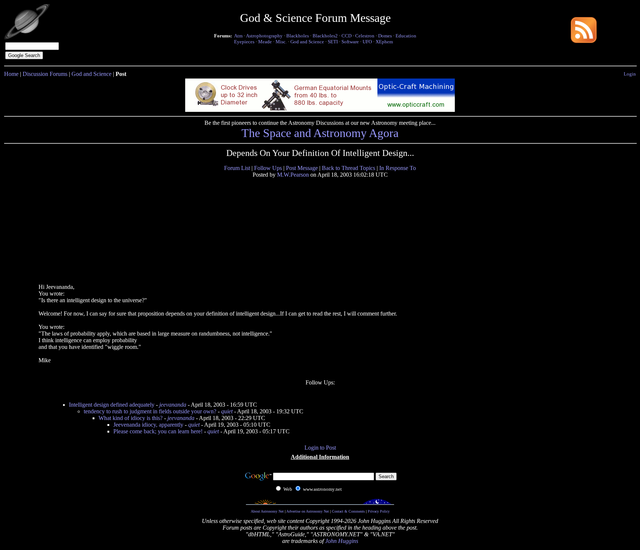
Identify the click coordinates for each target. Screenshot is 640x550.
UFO (367, 41)
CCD (346, 36)
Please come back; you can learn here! (158, 431)
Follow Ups (268, 168)
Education (406, 36)
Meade (265, 41)
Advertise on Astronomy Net (307, 511)
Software (350, 41)
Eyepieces (244, 41)
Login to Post (320, 447)
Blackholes (297, 36)
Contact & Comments (348, 511)
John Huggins (341, 541)
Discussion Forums (45, 74)
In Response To (397, 168)
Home (11, 74)
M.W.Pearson (293, 174)
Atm (238, 36)
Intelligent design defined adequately (111, 404)
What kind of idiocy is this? (131, 418)
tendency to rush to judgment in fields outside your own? (150, 411)
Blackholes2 (325, 36)
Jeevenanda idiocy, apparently (148, 424)
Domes (385, 36)
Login (630, 74)
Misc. (281, 41)
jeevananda (172, 404)
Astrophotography (264, 36)
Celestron (364, 36)
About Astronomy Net (267, 511)
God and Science (307, 41)
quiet (227, 411)
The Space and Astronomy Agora (320, 133)
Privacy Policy (379, 511)
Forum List (237, 168)
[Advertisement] (95, 230)
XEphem (384, 41)
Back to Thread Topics (348, 168)
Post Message (302, 168)
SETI (333, 41)
